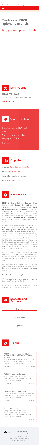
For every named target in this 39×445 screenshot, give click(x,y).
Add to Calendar (8, 101)
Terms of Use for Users (15, 438)
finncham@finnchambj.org (15, 180)
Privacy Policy (25, 438)
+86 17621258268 (14, 171)
